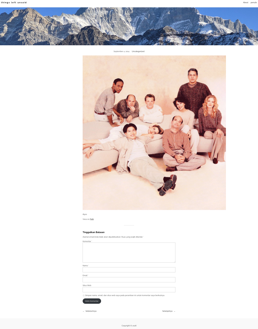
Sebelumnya (91, 311)
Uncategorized (138, 51)
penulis (254, 2)
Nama (86, 266)
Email (85, 275)
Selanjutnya (167, 311)
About (245, 2)
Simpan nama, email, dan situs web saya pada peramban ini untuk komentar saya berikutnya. (125, 295)
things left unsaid (14, 2)
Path (92, 219)
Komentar (87, 241)
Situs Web (87, 285)
